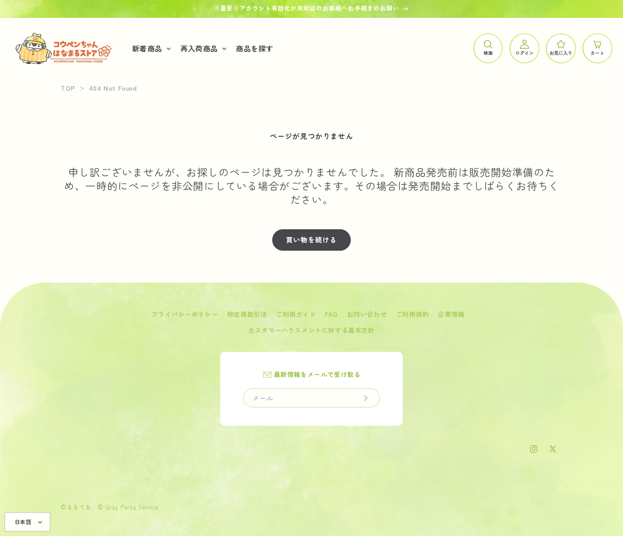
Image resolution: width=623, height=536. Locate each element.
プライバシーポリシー (184, 314)
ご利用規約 (412, 314)
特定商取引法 (247, 314)
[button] (151, 48)
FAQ (331, 314)
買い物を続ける (311, 239)
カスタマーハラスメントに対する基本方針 (311, 330)
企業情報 (451, 314)
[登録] (365, 397)
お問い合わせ (367, 314)
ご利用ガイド (296, 314)
